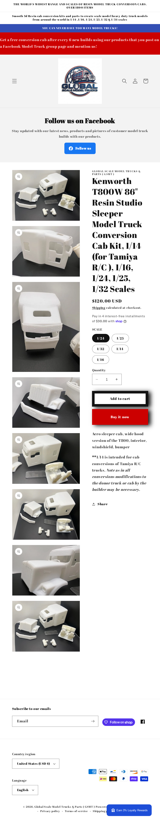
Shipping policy (104, 811)
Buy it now (120, 416)
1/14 (120, 349)
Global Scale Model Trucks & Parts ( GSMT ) (64, 807)
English (23, 790)
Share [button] (103, 504)
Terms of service (76, 811)
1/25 (120, 338)
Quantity (99, 370)
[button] (14, 81)
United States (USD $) (33, 763)
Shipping (98, 308)
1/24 (101, 338)
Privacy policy (50, 811)
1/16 (100, 359)
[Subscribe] (93, 721)
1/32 (101, 349)
